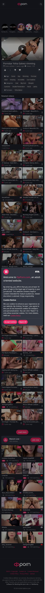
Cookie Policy (15, 315)
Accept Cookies (10, 322)
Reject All (22, 322)
